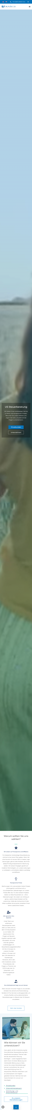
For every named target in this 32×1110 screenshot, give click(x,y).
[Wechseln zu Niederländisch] (6, 2)
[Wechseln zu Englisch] (3, 2)
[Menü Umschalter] (29, 6)
